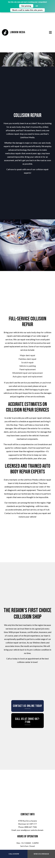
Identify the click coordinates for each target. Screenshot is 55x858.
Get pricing (26, 6)
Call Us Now (14, 854)
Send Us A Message (41, 854)
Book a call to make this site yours (27, 10)
